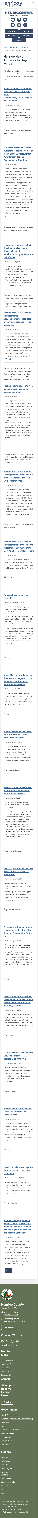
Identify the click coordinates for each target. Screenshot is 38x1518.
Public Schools (7, 1441)
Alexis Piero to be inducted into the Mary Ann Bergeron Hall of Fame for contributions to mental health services (18, 680)
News (3, 1426)
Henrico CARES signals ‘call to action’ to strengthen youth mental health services (18, 790)
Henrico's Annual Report (10, 1430)
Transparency (6, 1437)
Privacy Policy (6, 1510)
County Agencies (7, 1469)
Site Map (17, 1510)
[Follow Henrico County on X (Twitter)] (19, 25)
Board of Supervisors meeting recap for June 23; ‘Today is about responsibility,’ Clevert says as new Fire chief (18, 94)
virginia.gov (5, 1379)
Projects (4, 1465)
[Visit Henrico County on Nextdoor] (13, 20)
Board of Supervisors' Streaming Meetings (17, 1419)
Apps (3, 1493)
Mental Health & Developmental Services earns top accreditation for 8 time (18, 1056)
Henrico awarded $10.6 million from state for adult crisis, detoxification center (18, 734)
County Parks (6, 1478)
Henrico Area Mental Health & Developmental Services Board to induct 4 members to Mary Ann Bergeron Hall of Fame (19, 251)
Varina (19, 40)
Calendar (4, 1486)
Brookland (11, 31)
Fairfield (26, 31)
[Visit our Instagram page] (12, 1341)
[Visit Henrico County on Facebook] (13, 25)
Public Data (5, 1461)
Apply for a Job (7, 1364)
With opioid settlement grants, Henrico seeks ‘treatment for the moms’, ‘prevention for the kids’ (18, 931)
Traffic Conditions (7, 1360)
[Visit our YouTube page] (17, 1341)
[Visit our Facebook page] (2, 1341)
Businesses (5, 1371)
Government (6, 1422)
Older (8, 1270)
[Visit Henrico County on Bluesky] (25, 20)
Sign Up (7, 1402)
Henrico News (14, 47)
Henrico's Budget (7, 1434)
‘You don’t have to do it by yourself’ (16, 596)
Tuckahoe (26, 36)
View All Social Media (9, 1345)
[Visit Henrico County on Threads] (19, 20)
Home (6, 47)
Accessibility (24, 1512)
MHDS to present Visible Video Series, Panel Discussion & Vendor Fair (18, 871)
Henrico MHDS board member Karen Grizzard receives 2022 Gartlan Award (18, 1111)
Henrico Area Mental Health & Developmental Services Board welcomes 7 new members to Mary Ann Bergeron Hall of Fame (19, 546)
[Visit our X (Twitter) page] (7, 1341)
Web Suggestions (9, 1512)
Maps (3, 1489)
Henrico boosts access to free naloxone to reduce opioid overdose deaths (18, 389)
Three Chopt (11, 36)
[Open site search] (28, 4)
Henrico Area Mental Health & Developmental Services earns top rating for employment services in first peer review (18, 319)
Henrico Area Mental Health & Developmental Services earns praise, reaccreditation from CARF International (18, 476)
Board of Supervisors (9, 1415)
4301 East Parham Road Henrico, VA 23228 (13, 1313)
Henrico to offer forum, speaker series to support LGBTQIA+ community (19, 1170)
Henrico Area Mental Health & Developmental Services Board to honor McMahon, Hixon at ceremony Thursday (18, 1001)
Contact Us (9, 1327)
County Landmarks (8, 1482)
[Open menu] (33, 4)
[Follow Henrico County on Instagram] (25, 25)
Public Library (6, 1445)
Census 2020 (6, 1375)
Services (4, 1457)
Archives (25, 47)
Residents (5, 1368)
